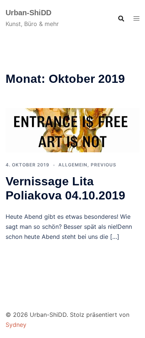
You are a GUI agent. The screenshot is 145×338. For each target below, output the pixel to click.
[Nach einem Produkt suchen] (121, 19)
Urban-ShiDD (28, 13)
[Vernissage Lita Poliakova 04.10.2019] (72, 129)
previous (103, 165)
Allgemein (72, 165)
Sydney (16, 324)
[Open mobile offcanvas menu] (136, 18)
